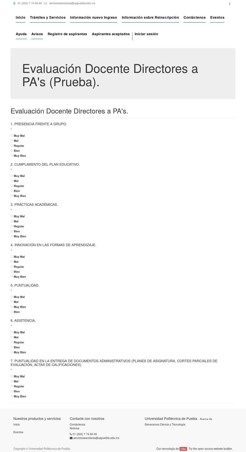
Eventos (18, 432)
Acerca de (206, 419)
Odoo (183, 448)
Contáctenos (77, 424)
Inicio (16, 424)
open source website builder (215, 448)
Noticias (74, 428)
